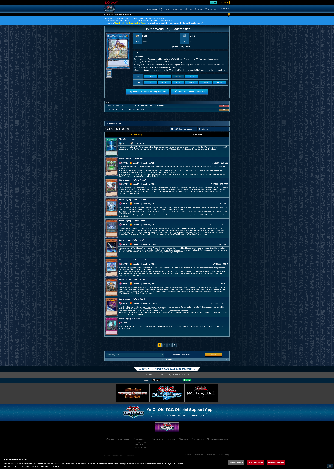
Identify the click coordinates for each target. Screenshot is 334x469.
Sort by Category (141, 447)
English (150, 82)
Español (206, 82)
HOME (106, 14)
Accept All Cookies (276, 462)
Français (178, 82)
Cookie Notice (57, 466)
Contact (188, 455)
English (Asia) (178, 76)
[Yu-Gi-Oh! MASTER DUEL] (201, 393)
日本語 (150, 76)
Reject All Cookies (255, 462)
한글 (164, 76)
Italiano (191, 82)
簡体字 (191, 76)
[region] (167, 462)
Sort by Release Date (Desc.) (141, 443)
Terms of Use (198, 455)
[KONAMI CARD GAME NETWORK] (167, 427)
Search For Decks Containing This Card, (130, 23)
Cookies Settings (224, 454)
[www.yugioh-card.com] (133, 393)
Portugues (219, 82)
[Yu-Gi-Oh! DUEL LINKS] (167, 393)
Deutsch (164, 82)
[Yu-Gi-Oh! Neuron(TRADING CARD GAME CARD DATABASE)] (109, 9)
